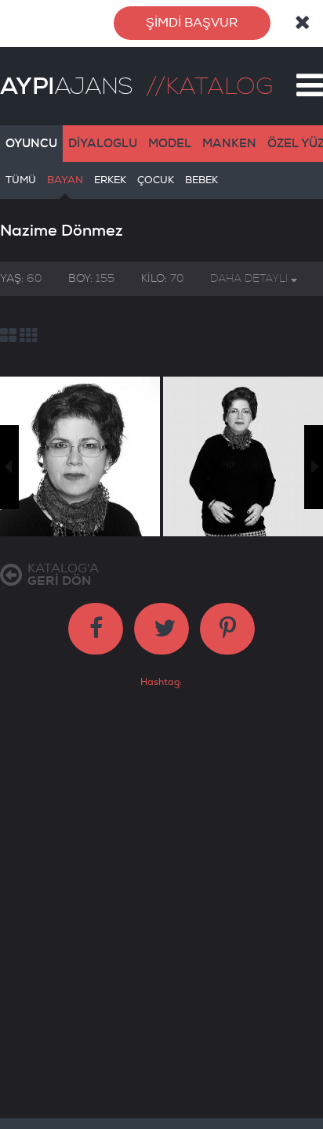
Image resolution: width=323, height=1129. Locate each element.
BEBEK (201, 180)
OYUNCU (31, 143)
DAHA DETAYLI (250, 278)
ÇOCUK (155, 180)
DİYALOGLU (102, 143)
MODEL (169, 143)
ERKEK (110, 180)
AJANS (66, 86)
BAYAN (65, 180)
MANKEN (229, 143)
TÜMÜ (20, 180)
